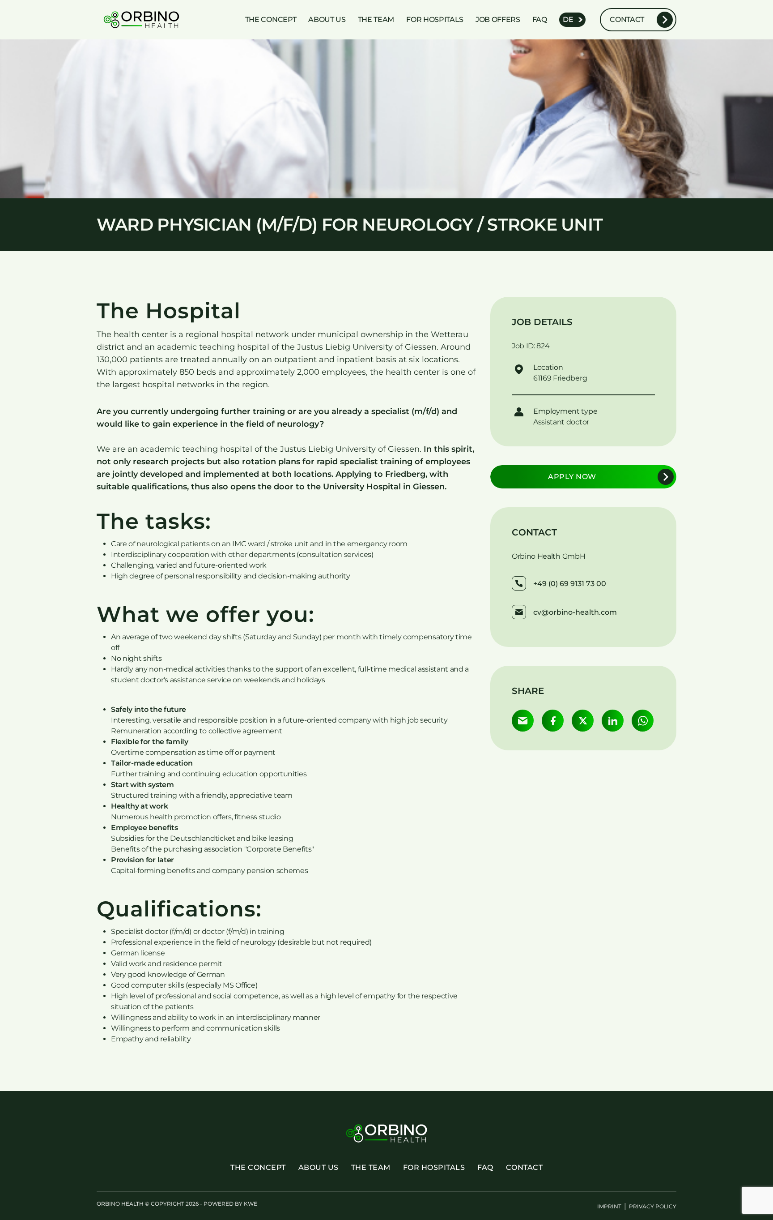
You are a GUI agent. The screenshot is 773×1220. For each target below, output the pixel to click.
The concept (270, 19)
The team (376, 19)
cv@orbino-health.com (575, 612)
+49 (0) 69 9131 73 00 (569, 583)
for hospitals (434, 19)
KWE (250, 1203)
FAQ (539, 19)
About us (326, 19)
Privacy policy (652, 1206)
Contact (627, 19)
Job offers (498, 19)
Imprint (609, 1206)
